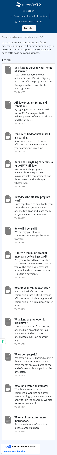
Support (30, 10)
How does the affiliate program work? (32, 198)
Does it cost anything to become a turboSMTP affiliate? (33, 163)
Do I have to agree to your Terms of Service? (33, 69)
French (28, 28)
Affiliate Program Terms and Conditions (30, 104)
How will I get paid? (25, 228)
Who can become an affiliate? (31, 386)
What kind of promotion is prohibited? (29, 321)
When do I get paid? (25, 354)
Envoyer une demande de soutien (30, 16)
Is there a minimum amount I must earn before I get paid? (31, 254)
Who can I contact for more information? (30, 419)
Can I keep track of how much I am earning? (32, 135)
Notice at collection (15, 451)
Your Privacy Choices (23, 446)
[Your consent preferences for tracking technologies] (3, 341)
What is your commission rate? (32, 288)
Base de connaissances (30, 21)
